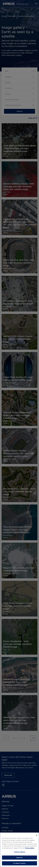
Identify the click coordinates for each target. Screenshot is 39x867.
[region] (19, 849)
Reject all (19, 857)
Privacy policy (29, 848)
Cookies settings (19, 852)
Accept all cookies (19, 863)
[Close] (36, 835)
